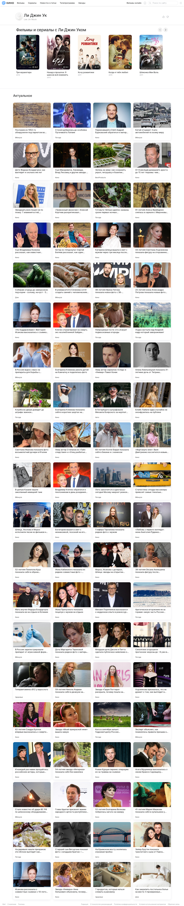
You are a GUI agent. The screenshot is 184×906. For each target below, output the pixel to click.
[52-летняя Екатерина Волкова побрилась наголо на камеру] (112, 801)
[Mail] (4, 3)
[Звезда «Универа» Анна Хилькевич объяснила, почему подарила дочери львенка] (72, 881)
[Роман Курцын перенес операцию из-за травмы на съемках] (112, 761)
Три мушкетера (23, 72)
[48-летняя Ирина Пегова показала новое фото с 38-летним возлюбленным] (112, 281)
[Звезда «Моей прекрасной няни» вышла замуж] (72, 721)
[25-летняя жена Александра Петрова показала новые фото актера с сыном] (152, 281)
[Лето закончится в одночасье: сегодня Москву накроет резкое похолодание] (112, 481)
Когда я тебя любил (118, 72)
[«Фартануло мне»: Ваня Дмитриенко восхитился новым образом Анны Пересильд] (152, 441)
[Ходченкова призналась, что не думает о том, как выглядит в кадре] (152, 681)
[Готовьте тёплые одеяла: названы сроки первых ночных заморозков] (112, 201)
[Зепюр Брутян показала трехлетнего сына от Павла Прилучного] (152, 841)
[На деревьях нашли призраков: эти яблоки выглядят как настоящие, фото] (32, 841)
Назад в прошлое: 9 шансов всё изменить (57, 73)
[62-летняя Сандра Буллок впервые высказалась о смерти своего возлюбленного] (32, 721)
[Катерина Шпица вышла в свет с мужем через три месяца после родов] (112, 241)
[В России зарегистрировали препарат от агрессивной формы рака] (32, 641)
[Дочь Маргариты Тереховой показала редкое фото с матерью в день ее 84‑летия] (72, 641)
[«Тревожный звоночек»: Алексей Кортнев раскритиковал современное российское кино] (72, 201)
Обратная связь (173, 904)
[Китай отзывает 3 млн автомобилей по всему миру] (152, 121)
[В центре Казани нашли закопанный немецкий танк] (32, 481)
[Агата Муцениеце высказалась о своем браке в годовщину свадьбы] (152, 761)
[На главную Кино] (10, 3)
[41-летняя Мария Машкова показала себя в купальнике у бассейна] (152, 801)
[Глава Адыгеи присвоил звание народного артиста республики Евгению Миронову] (72, 801)
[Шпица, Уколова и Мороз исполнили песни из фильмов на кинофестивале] (32, 521)
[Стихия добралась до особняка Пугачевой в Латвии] (72, 121)
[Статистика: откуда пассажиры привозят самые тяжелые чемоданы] (152, 481)
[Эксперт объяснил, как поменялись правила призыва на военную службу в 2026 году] (152, 721)
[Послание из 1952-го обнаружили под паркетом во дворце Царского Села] (32, 121)
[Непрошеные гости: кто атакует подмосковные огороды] (112, 321)
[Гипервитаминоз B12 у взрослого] (32, 681)
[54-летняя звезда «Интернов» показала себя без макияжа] (72, 761)
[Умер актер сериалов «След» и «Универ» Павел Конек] (112, 361)
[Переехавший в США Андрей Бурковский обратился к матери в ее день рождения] (112, 121)
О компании (12, 904)
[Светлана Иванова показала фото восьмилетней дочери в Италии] (32, 441)
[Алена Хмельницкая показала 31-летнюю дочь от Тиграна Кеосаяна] (152, 361)
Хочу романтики (86, 72)
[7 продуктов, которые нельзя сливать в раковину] (112, 881)
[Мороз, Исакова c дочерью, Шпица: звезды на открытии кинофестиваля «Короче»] (112, 561)
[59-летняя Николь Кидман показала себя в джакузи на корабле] (72, 681)
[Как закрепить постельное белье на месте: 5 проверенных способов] (152, 881)
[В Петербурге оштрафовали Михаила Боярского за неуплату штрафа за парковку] (112, 401)
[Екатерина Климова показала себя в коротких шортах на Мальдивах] (72, 401)
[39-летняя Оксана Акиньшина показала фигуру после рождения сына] (152, 561)
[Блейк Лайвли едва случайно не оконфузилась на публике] (152, 401)
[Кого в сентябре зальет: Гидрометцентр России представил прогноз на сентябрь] (112, 721)
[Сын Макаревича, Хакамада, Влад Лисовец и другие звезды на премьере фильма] (72, 161)
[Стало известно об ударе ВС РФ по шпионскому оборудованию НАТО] (32, 801)
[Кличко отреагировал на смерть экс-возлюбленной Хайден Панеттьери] (72, 321)
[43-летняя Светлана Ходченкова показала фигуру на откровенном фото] (152, 241)
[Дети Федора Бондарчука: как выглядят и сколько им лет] (32, 161)
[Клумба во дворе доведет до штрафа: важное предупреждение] (32, 401)
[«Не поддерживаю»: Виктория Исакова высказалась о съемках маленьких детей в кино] (32, 321)
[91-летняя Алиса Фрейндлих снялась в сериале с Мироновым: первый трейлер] (152, 201)
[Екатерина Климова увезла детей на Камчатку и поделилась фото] (72, 361)
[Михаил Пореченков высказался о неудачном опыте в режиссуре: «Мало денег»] (112, 601)
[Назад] (160, 30)
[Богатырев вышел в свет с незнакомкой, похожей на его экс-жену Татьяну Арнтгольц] (72, 521)
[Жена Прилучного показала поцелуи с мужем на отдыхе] (72, 601)
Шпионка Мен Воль (149, 72)
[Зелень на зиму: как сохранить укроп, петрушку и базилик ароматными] (112, 161)
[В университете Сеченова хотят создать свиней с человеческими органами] (72, 281)
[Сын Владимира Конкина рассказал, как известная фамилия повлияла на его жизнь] (32, 241)
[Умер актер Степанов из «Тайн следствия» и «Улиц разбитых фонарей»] (72, 441)
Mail (4, 904)
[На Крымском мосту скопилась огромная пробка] (112, 841)
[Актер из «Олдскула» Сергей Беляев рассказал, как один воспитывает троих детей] (72, 241)
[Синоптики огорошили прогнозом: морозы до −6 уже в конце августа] (152, 641)
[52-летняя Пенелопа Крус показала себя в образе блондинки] (32, 561)
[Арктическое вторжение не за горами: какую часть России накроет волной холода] (152, 601)
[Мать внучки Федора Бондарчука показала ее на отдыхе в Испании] (32, 601)
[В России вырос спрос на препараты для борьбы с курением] (32, 361)
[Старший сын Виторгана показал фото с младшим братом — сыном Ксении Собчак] (72, 841)
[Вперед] (165, 30)
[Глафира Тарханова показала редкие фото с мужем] (112, 521)
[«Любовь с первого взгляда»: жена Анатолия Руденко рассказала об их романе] (152, 521)
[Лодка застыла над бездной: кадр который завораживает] (152, 321)
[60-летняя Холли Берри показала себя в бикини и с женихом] (112, 441)
